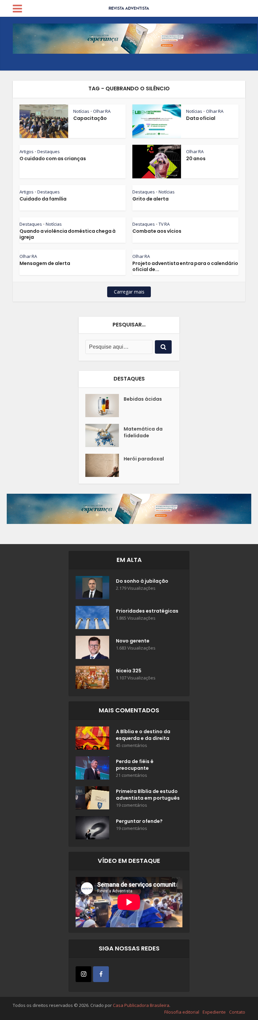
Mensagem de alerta (44, 263)
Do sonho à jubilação (142, 581)
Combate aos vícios (156, 231)
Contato (237, 1012)
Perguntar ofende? (139, 821)
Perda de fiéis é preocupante (135, 764)
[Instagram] (83, 974)
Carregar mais (129, 292)
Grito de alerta (150, 198)
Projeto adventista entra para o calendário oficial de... (185, 266)
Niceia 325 (128, 670)
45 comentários (131, 745)
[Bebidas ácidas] (104, 405)
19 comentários (131, 805)
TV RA (164, 224)
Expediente (214, 1012)
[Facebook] (101, 974)
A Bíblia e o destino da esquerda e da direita (143, 735)
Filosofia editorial (181, 1012)
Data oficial (200, 118)
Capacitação (90, 118)
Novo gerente (132, 640)
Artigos (26, 151)
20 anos (196, 158)
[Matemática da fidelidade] (104, 435)
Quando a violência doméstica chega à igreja (67, 234)
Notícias (81, 111)
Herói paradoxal (144, 458)
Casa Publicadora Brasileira (141, 1005)
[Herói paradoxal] (104, 465)
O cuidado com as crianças (52, 158)
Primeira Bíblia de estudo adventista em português (148, 794)
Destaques (48, 151)
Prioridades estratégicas (147, 611)
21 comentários (131, 775)
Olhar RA (102, 111)
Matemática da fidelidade (143, 432)
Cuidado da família (43, 198)
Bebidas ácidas (143, 399)
